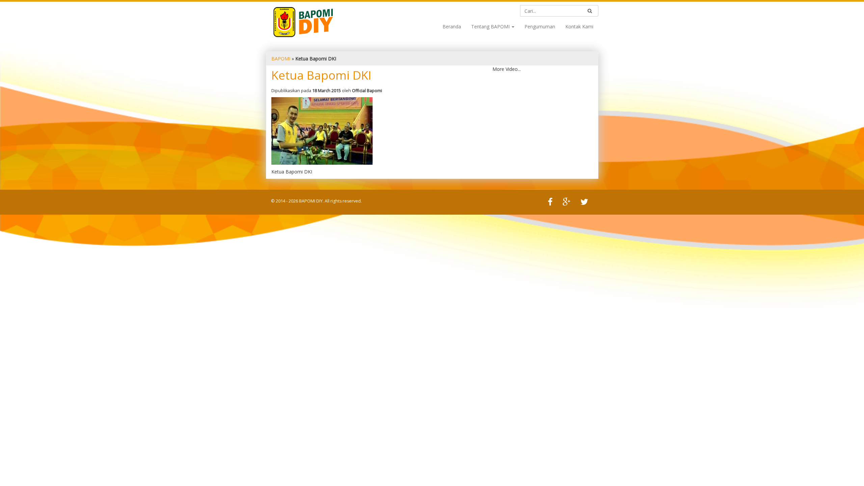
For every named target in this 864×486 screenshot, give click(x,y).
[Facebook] (550, 202)
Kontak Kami (579, 26)
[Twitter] (584, 202)
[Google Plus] (566, 202)
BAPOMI (280, 58)
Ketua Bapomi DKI (321, 75)
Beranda (451, 26)
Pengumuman (539, 26)
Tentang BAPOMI (491, 26)
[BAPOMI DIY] (303, 21)
